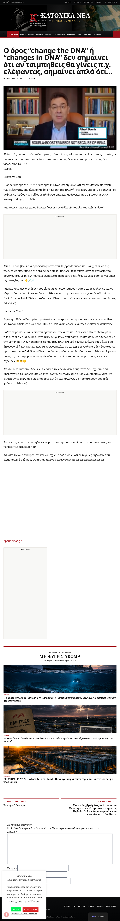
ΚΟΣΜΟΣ (31, 34)
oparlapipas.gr (13, 541)
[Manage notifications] (6, 914)
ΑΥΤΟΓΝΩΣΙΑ (88, 34)
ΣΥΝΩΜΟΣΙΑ (71, 34)
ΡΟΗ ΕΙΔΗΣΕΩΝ (13, 34)
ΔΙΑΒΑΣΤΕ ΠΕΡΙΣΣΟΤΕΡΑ (24, 913)
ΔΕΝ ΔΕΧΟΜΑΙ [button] (30, 909)
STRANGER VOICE (59, 34)
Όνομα (12, 868)
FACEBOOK (98, 2)
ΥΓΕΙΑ (79, 34)
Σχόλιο (12, 831)
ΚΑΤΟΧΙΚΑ (39, 34)
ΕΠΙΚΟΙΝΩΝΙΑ (87, 2)
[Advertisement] (60, 238)
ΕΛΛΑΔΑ (22, 34)
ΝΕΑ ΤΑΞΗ (48, 34)
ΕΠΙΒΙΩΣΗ (97, 34)
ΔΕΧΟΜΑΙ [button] (15, 909)
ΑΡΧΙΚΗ (67, 906)
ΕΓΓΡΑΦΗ (77, 2)
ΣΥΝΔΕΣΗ (68, 2)
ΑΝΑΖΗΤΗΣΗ (112, 2)
